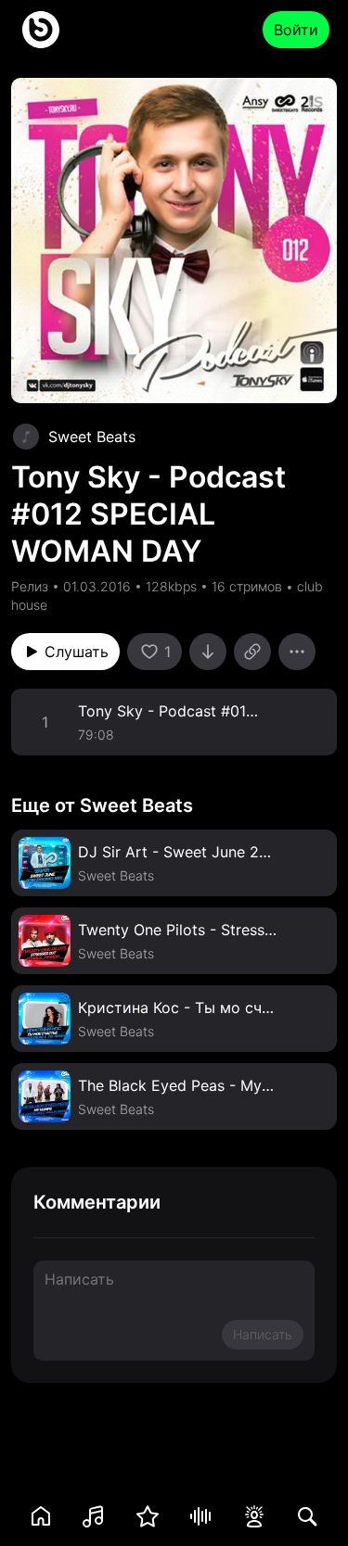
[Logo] (41, 29)
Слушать (77, 651)
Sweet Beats (91, 436)
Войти (296, 29)
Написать (262, 1334)
